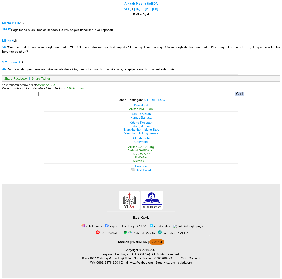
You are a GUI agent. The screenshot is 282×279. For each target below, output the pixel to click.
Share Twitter (41, 78)
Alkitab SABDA (46, 85)
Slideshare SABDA (175, 233)
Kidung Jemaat (141, 126)
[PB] (155, 9)
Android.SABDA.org (141, 150)
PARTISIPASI (139, 242)
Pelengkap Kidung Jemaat (141, 133)
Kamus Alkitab (141, 114)
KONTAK (123, 242)
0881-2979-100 (107, 262)
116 (17, 23)
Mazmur (8, 23)
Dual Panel (143, 170)
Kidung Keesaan (141, 122)
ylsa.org (169, 262)
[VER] (127, 9)
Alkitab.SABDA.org (141, 147)
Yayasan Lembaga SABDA (128, 226)
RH (153, 100)
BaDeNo (141, 157)
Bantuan (141, 166)
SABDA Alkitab (110, 233)
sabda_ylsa (93, 226)
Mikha (6, 40)
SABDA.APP (141, 154)
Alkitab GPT (141, 161)
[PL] (147, 9)
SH (146, 100)
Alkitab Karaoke (76, 88)
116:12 (6, 29)
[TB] (137, 9)
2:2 (4, 68)
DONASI (157, 242)
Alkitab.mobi (141, 138)
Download (141, 105)
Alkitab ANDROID (141, 109)
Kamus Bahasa (141, 117)
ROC (161, 100)
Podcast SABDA (143, 233)
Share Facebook (15, 78)
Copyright (141, 141)
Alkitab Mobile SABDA (141, 3)
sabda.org (185, 262)
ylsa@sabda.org (141, 262)
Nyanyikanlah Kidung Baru (141, 129)
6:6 (4, 47)
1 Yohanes (10, 62)
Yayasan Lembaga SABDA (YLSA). (126, 254)
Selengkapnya (192, 226)
